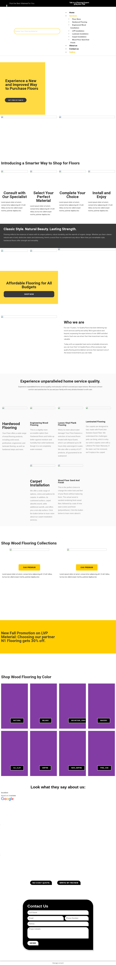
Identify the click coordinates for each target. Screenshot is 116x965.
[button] (3, 574)
